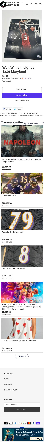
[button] (16, 78)
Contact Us (8, 384)
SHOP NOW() (36, 439)
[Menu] (40, 4)
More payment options (22, 100)
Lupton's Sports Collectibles (12, 4)
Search (6, 379)
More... (26, 438)
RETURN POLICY (10, 390)
